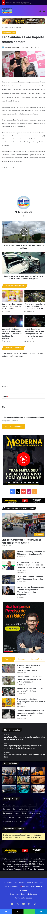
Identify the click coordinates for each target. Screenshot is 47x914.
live (4, 817)
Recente (21, 659)
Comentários (36, 659)
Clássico (32, 805)
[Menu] (44, 11)
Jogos (24, 813)
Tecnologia (28, 817)
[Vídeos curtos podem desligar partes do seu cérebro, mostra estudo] (9, 780)
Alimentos (6, 805)
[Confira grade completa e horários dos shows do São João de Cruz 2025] (34, 296)
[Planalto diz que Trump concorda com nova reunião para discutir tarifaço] (23, 771)
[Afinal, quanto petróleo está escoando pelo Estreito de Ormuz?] (38, 780)
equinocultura (23, 809)
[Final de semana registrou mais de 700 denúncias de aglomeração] (8, 554)
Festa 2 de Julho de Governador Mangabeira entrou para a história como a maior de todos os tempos (34, 333)
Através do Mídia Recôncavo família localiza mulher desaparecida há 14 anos (28, 667)
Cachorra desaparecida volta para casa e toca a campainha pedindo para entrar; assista (30, 713)
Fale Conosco (32, 894)
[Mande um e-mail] (18, 47)
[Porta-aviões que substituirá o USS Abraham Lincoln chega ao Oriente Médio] (9, 789)
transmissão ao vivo (10, 821)
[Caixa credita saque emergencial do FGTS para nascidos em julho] (8, 579)
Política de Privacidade (23, 898)
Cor (14, 809)
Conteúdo (6, 809)
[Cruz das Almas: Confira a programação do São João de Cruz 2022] (8, 702)
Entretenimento (15, 27)
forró (17, 813)
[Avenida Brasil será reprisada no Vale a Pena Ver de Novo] (8, 691)
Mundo (11, 817)
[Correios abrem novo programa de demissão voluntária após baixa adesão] (38, 771)
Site (3, 407)
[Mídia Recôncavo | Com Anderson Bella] (7, 10)
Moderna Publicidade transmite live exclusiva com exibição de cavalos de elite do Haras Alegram (12, 333)
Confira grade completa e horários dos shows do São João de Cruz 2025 (34, 306)
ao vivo (15, 805)
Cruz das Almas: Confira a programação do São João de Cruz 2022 (31, 701)
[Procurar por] (40, 11)
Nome (5, 386)
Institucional (20, 894)
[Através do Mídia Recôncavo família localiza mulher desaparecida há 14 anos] (8, 668)
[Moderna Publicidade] (23, 21)
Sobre (19, 817)
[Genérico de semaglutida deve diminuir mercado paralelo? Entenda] (38, 789)
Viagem (22, 821)
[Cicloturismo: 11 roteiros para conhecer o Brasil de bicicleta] (23, 780)
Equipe (34, 809)
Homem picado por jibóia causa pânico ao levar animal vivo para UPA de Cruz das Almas (29, 679)
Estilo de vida (7, 813)
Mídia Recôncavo (11, 47)
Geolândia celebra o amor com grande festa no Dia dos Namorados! (12, 306)
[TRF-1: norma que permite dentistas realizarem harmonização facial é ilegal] (23, 789)
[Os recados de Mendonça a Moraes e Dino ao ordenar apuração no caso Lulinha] (9, 771)
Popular (8, 659)
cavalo (23, 805)
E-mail (5, 397)
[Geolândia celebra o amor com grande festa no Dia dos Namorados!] (12, 296)
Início (5, 27)
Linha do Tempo (34, 813)
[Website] (23, 216)
